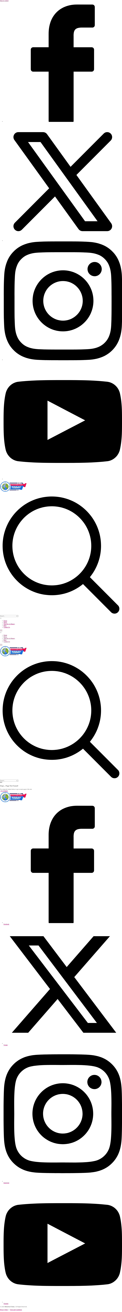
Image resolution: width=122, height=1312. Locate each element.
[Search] (17, 616)
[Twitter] (63, 240)
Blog (5, 625)
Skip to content (4, 1)
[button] (61, 614)
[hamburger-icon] (0, 632)
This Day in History (9, 624)
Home (5, 621)
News (5, 622)
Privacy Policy (4, 1309)
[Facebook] (63, 121)
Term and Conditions (16, 1309)
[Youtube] (63, 479)
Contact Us (7, 627)
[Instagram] (63, 360)
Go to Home (4, 791)
